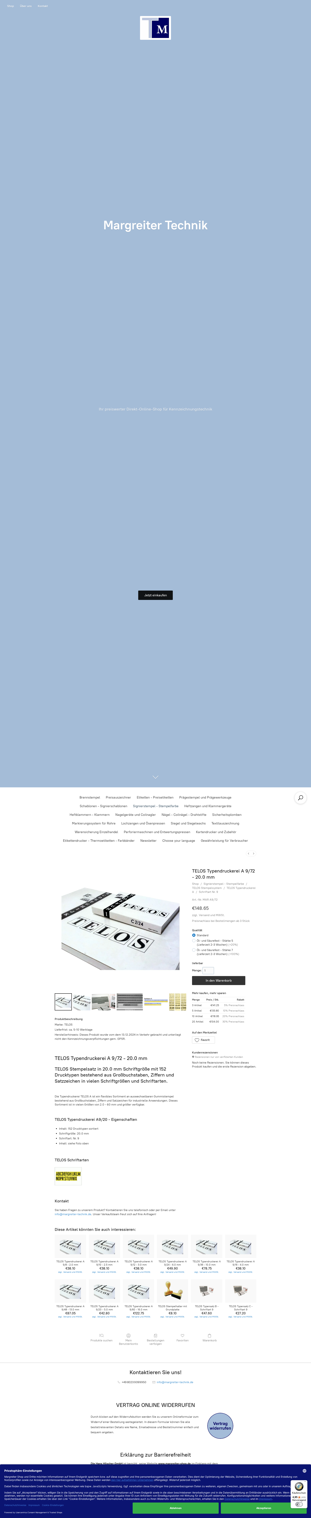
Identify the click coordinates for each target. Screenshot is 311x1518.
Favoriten (183, 1340)
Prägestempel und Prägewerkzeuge (205, 797)
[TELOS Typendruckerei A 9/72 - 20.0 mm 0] (63, 1001)
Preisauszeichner (118, 797)
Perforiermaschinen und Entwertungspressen (157, 832)
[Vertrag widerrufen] (220, 1426)
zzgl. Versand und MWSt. (208, 915)
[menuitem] (248, 853)
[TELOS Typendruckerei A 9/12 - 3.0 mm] (138, 1246)
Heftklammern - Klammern (90, 815)
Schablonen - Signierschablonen (103, 806)
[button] (203, 1040)
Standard (202, 935)
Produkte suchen (101, 1340)
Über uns (26, 6)
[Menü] (305, 1482)
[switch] (299, 1504)
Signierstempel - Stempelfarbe (156, 806)
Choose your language (178, 841)
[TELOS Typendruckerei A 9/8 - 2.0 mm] (70, 1246)
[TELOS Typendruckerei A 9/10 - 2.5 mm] (104, 1246)
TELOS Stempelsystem (207, 888)
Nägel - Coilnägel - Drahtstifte (184, 815)
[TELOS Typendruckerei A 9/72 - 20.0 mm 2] (103, 1001)
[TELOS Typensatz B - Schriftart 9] (206, 1291)
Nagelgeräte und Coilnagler (135, 815)
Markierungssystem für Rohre (94, 823)
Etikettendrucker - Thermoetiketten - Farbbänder (99, 841)
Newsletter (148, 841)
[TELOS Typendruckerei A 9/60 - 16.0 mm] (138, 1291)
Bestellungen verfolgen (155, 1342)
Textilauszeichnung (225, 823)
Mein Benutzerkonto (128, 1342)
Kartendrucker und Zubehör (216, 832)
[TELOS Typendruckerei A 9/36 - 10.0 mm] (206, 1246)
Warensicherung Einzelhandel (96, 832)
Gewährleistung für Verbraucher (224, 841)
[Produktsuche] (300, 798)
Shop (10, 6)
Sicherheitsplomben (227, 815)
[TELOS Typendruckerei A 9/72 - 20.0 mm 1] (81, 1001)
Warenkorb (209, 1340)
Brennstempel (90, 797)
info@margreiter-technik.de (73, 1214)
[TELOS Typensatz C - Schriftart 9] (240, 1291)
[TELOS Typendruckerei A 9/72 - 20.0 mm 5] (177, 1001)
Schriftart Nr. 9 (208, 892)
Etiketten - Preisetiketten (155, 797)
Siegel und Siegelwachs (188, 823)
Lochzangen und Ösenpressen (143, 823)
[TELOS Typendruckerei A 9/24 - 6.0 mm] (172, 1246)
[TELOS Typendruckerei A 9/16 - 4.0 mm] (240, 1246)
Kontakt (43, 6)
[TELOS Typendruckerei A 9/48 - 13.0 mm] (70, 1291)
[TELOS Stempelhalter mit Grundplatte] (172, 1291)
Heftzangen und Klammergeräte (207, 806)
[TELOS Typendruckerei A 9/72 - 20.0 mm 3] (130, 1001)
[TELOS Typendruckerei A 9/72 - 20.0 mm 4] (156, 1001)
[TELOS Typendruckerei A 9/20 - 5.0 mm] (104, 1291)
